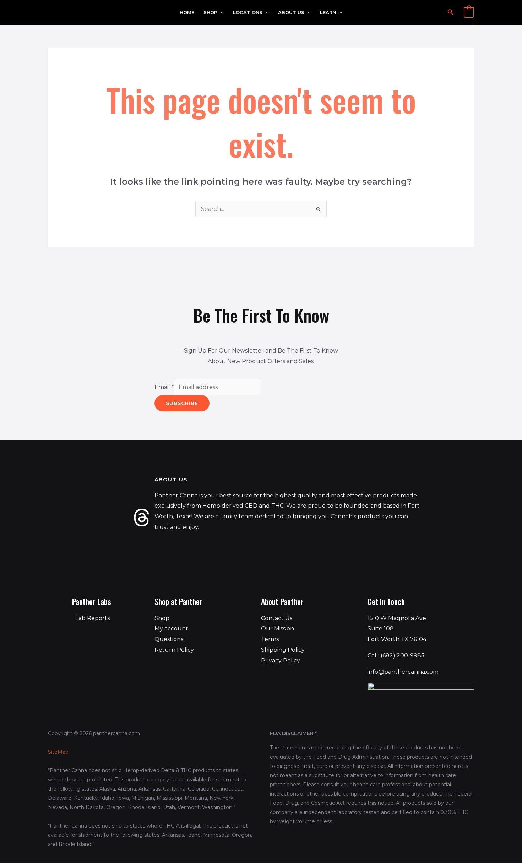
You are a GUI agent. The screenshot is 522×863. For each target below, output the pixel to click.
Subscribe (182, 403)
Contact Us (276, 618)
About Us (291, 12)
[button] (220, 12)
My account (171, 628)
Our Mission (277, 628)
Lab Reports (92, 618)
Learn (328, 12)
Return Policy (174, 649)
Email (164, 387)
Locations (247, 12)
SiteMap (58, 752)
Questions (168, 639)
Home (187, 12)
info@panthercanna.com (403, 671)
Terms (270, 639)
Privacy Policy (280, 660)
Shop (210, 12)
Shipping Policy (283, 649)
